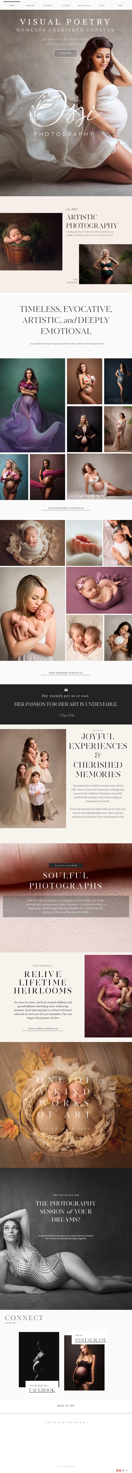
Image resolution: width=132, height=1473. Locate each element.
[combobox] (122, 1470)
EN (123, 1470)
